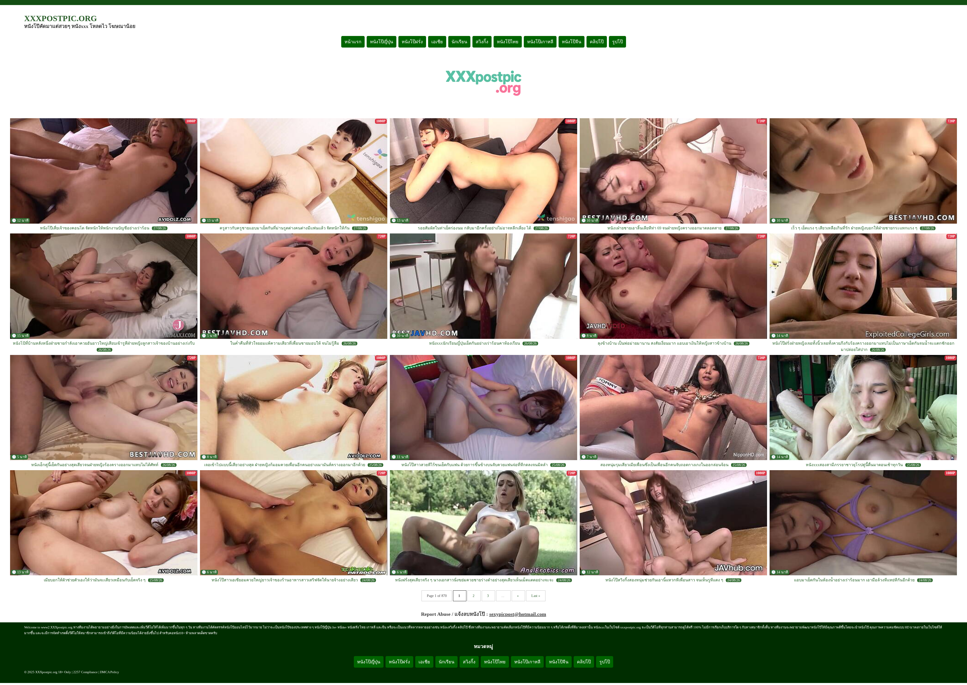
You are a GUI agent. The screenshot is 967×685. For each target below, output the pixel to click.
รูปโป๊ (617, 41)
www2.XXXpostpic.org (57, 627)
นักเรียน (459, 41)
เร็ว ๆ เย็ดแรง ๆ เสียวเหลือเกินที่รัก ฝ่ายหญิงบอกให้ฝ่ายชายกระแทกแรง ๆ (854, 228)
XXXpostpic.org (60, 18)
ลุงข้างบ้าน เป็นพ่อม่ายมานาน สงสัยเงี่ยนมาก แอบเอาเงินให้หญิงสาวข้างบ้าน (664, 343)
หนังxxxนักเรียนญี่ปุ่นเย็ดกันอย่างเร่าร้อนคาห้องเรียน (474, 343)
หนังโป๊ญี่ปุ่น (381, 41)
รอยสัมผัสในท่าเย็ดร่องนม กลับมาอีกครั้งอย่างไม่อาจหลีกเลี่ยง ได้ (474, 228)
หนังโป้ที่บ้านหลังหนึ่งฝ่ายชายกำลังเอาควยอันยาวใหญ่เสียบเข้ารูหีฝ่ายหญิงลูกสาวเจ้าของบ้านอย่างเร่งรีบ (104, 343)
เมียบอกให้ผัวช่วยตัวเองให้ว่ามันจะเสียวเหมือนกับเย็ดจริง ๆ (95, 580)
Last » (535, 596)
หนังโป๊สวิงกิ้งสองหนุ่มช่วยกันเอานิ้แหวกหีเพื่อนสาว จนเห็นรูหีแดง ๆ (664, 580)
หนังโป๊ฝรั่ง (412, 41)
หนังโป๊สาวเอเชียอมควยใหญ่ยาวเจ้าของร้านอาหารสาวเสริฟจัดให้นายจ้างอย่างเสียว (285, 580)
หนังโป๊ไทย (508, 41)
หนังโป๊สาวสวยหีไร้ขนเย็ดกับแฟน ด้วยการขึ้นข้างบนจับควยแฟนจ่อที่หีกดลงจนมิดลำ (474, 465)
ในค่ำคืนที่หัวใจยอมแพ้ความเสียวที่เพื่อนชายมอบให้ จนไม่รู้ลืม (284, 343)
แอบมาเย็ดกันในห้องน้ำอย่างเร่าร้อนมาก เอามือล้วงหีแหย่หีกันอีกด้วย (854, 580)
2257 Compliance (85, 672)
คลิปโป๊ (597, 41)
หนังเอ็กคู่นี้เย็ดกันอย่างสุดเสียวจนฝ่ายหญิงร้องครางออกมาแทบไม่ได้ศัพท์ (94, 465)
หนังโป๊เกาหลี (540, 41)
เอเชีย (437, 41)
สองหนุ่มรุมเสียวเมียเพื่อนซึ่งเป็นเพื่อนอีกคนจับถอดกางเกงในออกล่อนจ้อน (664, 465)
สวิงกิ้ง (482, 41)
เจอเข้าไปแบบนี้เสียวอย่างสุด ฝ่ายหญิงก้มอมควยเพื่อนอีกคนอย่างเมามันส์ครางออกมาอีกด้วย (284, 465)
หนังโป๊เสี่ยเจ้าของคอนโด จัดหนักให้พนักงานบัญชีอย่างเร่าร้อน (94, 228)
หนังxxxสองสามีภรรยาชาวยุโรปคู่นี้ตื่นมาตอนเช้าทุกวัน (854, 465)
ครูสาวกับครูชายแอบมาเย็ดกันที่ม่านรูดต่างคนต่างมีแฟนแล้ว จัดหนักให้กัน (285, 228)
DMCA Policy (109, 672)
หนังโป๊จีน (571, 41)
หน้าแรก (352, 41)
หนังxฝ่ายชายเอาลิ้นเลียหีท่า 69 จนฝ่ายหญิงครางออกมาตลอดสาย (664, 228)
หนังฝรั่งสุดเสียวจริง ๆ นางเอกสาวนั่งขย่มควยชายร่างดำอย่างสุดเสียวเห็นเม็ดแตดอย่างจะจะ (474, 580)
